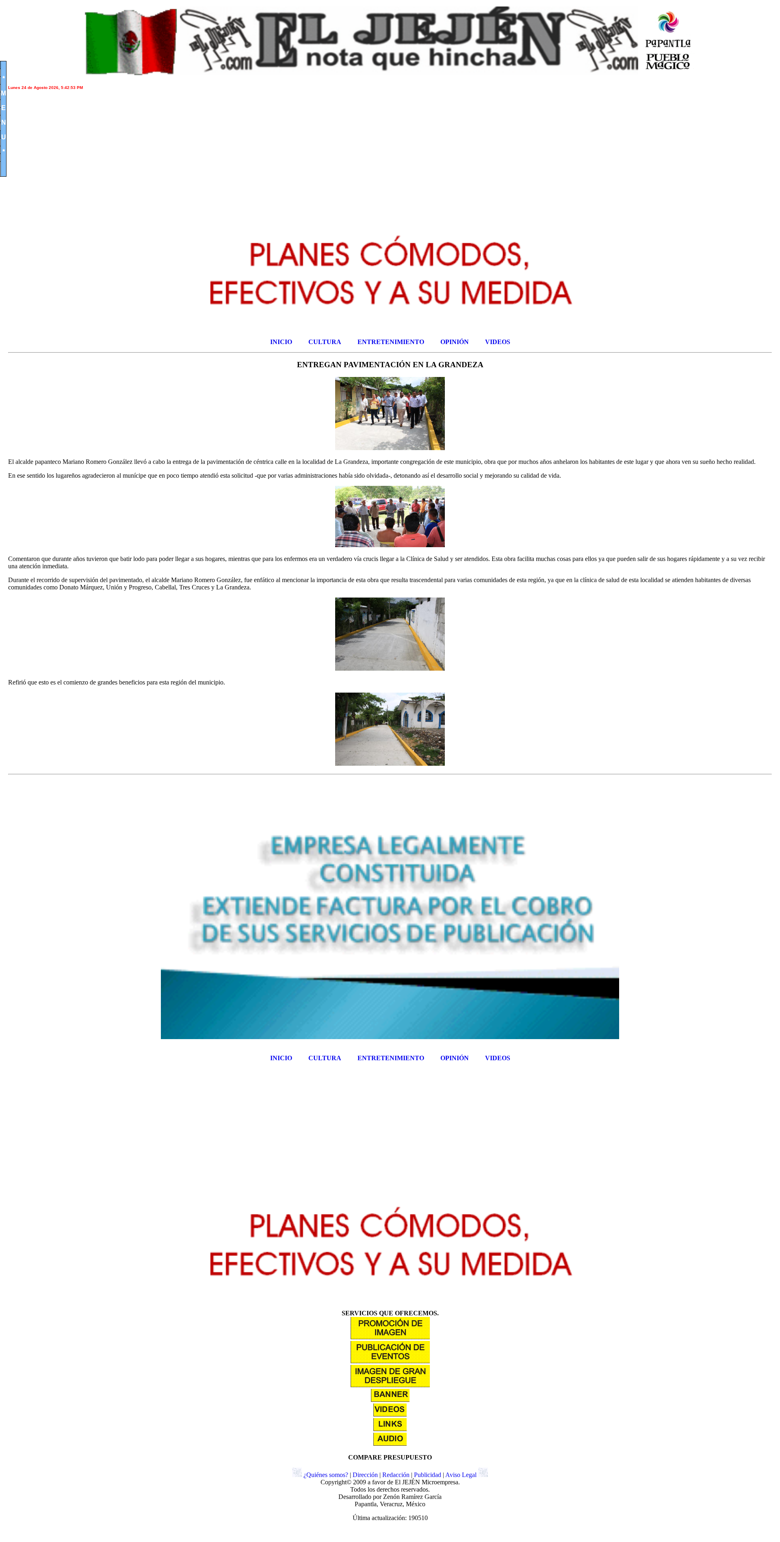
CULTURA (324, 341)
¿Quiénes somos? (325, 1474)
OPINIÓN (454, 341)
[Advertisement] (252, 154)
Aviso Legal (461, 1474)
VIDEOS (497, 341)
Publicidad (427, 1474)
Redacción (396, 1474)
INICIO (281, 341)
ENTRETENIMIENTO (391, 341)
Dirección (365, 1474)
